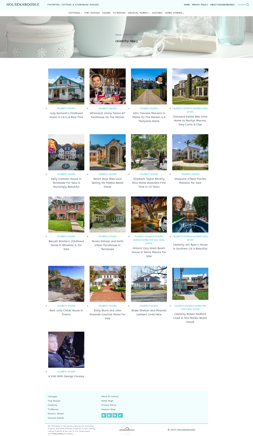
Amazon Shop (108, 409)
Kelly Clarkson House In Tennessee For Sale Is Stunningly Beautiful (66, 182)
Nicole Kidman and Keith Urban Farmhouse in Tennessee (107, 245)
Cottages (52, 396)
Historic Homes (56, 414)
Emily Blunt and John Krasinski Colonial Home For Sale (108, 314)
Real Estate (194, 309)
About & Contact (110, 396)
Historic (157, 13)
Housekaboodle (23, 5)
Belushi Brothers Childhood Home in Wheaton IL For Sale (66, 245)
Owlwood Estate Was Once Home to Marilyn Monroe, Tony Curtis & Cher (190, 120)
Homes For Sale (150, 240)
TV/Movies (119, 13)
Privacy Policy (108, 405)
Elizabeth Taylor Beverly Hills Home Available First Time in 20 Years (149, 182)
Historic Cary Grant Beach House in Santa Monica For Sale (149, 252)
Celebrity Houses (66, 108)
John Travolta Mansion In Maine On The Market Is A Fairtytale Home (149, 117)
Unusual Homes (56, 418)
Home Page (107, 401)
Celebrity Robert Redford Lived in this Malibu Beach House (190, 318)
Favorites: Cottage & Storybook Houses (73, 5)
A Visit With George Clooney (66, 376)
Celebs (106, 13)
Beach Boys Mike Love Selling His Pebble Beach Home (108, 182)
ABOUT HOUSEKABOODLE (222, 5)
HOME (187, 5)
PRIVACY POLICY (200, 5)
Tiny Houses (92, 13)
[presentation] (66, 86)
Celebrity (53, 405)
